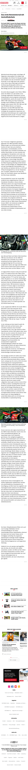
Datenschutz (5, 724)
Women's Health (18, 764)
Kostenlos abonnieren (11, 680)
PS (7, 735)
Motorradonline (12, 761)
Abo (10, 0)
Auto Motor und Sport (11, 753)
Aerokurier (4, 753)
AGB (13, 721)
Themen (23, 724)
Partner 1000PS (18, 696)
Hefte (13, 0)
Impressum (9, 721)
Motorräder (10, 5)
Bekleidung (16, 5)
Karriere (18, 724)
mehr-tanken (20, 757)
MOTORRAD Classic (13, 735)
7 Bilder (24, 47)
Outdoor (18, 761)
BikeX (19, 753)
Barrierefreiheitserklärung (14, 728)
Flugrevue (10, 757)
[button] (14, 43)
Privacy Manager (12, 724)
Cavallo (5, 757)
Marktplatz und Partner (20, 703)
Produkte (16, 0)
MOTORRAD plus (19, 706)
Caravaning (23, 753)
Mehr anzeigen (13, 660)
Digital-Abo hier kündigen (17, 710)
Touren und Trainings (9, 692)
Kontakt (4, 721)
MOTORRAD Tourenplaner (10, 706)
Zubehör (21, 5)
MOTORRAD (3, 735)
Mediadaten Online (18, 692)
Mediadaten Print (10, 696)
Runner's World (10, 764)
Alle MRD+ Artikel (4, 5)
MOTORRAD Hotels (5, 703)
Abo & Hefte (24, 735)
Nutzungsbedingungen (20, 721)
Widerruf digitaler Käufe (14, 714)
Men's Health (4, 761)
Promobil (23, 761)
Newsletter (13, 703)
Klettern (15, 757)
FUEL (19, 735)
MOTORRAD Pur (8, 710)
